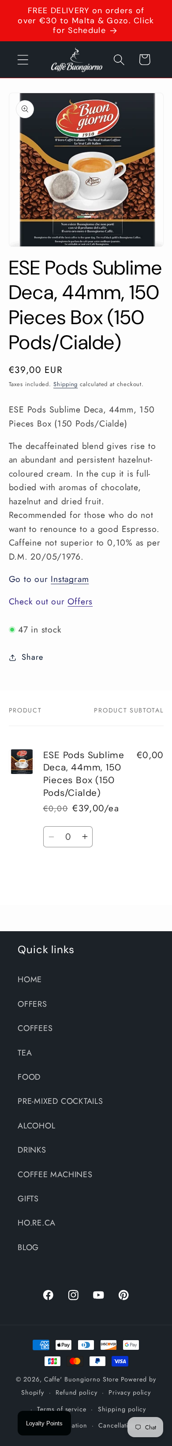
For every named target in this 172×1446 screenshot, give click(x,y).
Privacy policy (129, 1392)
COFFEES (35, 1028)
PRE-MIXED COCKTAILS (60, 1101)
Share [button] (32, 657)
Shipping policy (122, 1409)
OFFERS (32, 1004)
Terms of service (61, 1409)
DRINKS (32, 1150)
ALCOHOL (36, 1125)
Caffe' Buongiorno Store (81, 1379)
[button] (22, 59)
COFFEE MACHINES (55, 1174)
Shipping (65, 384)
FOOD (29, 1077)
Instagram (70, 579)
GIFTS (28, 1198)
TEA (25, 1053)
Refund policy (76, 1392)
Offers (80, 601)
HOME (30, 979)
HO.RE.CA (37, 1223)
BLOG (28, 1247)
